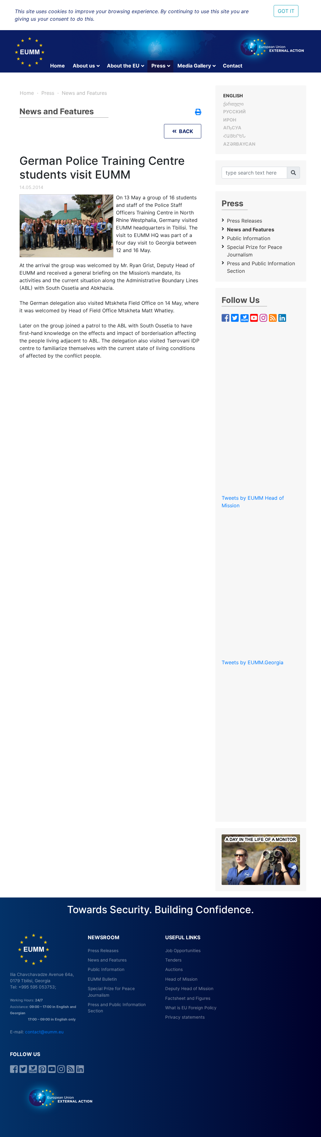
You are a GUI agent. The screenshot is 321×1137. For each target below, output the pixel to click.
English (233, 95)
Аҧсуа (232, 127)
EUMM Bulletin (102, 979)
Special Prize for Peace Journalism (254, 251)
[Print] (198, 112)
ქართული (233, 103)
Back (184, 131)
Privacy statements (185, 1017)
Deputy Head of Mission (189, 988)
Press (158, 65)
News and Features (84, 93)
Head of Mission (181, 979)
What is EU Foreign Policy (191, 1007)
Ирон (229, 119)
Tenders (173, 959)
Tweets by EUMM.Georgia (252, 662)
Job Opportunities (183, 950)
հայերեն (234, 135)
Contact (232, 65)
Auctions (174, 969)
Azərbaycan (239, 144)
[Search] (293, 173)
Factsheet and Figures (187, 998)
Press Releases (244, 221)
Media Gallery (194, 65)
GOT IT (286, 11)
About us (84, 65)
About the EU (123, 65)
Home (57, 65)
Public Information (248, 238)
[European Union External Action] (57, 1097)
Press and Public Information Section (261, 267)
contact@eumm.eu (44, 1031)
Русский (234, 111)
